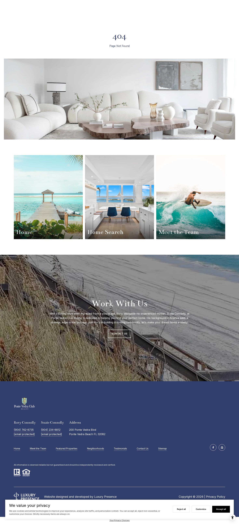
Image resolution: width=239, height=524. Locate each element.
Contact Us (142, 448)
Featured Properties (66, 448)
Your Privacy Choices (119, 520)
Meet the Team (38, 448)
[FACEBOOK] (213, 447)
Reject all (181, 509)
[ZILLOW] (222, 447)
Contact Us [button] (119, 333)
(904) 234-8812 (50, 429)
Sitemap (162, 448)
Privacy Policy (215, 496)
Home (17, 448)
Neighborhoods (95, 448)
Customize (201, 509)
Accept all (221, 509)
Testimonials (120, 448)
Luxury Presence (105, 496)
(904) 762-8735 (24, 429)
